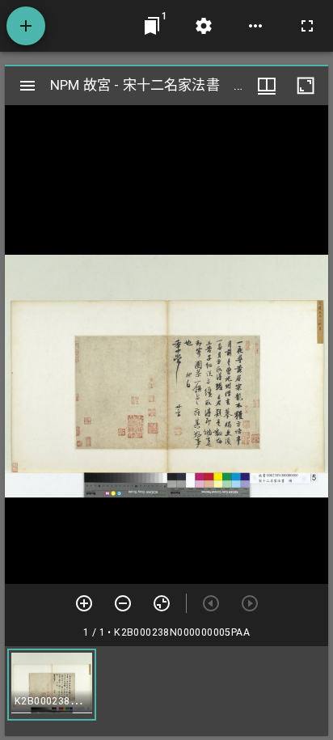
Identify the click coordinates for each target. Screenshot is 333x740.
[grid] (166, 690)
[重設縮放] (161, 603)
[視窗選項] (266, 85)
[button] (51, 685)
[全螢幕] (307, 25)
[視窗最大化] (305, 85)
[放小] (122, 603)
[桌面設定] (203, 25)
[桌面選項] (255, 25)
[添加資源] (25, 25)
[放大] (84, 603)
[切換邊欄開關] (27, 85)
